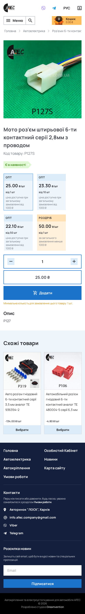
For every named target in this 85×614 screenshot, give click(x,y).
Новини (51, 459)
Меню (18, 20)
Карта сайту (54, 468)
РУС (66, 8)
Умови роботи (15, 476)
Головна (10, 450)
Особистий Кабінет (61, 450)
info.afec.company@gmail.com (33, 517)
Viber (13, 525)
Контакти (11, 492)
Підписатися (43, 583)
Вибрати (22, 430)
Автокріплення (16, 468)
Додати (45, 293)
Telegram (16, 533)
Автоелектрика (17, 459)
